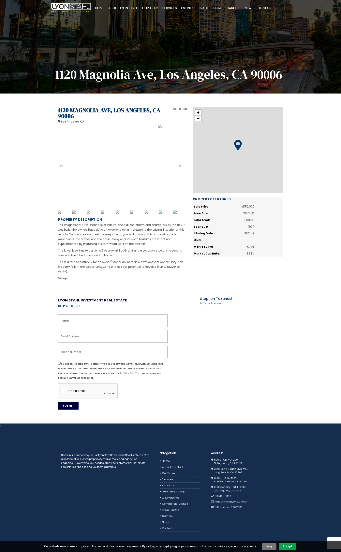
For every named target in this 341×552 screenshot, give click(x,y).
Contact (265, 8)
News (249, 8)
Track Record (210, 8)
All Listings (168, 485)
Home (99, 8)
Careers (233, 8)
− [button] (198, 118)
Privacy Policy (129, 373)
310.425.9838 (222, 496)
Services (169, 8)
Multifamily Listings (173, 491)
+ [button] (198, 112)
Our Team (150, 8)
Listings (187, 8)
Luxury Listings (170, 498)
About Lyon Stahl (123, 8)
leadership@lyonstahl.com (231, 501)
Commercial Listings (175, 504)
